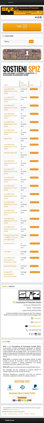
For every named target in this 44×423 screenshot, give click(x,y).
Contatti (5, 413)
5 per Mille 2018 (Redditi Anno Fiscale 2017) (10, 163)
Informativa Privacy (12, 413)
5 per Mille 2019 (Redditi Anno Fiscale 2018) (10, 147)
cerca (31, 41)
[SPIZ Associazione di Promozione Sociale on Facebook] (29, 334)
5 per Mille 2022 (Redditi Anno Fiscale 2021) (10, 116)
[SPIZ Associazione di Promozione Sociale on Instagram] (35, 334)
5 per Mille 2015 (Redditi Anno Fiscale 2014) (10, 188)
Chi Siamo (20, 413)
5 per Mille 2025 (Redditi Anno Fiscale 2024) (10, 91)
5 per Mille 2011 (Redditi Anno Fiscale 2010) (10, 221)
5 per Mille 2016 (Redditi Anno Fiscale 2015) (10, 180)
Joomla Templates (14, 409)
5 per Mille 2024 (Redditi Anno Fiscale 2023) (10, 99)
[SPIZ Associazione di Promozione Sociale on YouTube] (39, 334)
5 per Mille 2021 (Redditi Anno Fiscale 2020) (10, 124)
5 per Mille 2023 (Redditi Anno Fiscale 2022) (10, 108)
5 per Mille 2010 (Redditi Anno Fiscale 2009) (10, 229)
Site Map (26, 413)
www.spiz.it (37, 318)
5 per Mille (7, 251)
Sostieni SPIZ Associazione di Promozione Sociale (10, 274)
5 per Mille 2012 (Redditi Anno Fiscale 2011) (10, 213)
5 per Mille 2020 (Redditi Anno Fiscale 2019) (10, 132)
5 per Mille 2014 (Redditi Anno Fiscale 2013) (10, 196)
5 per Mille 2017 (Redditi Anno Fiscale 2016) (10, 171)
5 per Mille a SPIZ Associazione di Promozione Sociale (10, 260)
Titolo (6, 85)
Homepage (32, 413)
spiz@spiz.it (37, 322)
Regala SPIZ (8, 138)
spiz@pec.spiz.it (36, 326)
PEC (34, 326)
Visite (31, 85)
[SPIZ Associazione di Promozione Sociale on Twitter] (32, 334)
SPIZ (21, 68)
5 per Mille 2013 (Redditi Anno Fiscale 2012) (10, 204)
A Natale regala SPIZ (10, 153)
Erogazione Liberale (10, 266)
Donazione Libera (9, 243)
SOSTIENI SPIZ (22, 381)
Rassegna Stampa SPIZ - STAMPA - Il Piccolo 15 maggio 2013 (11, 237)
